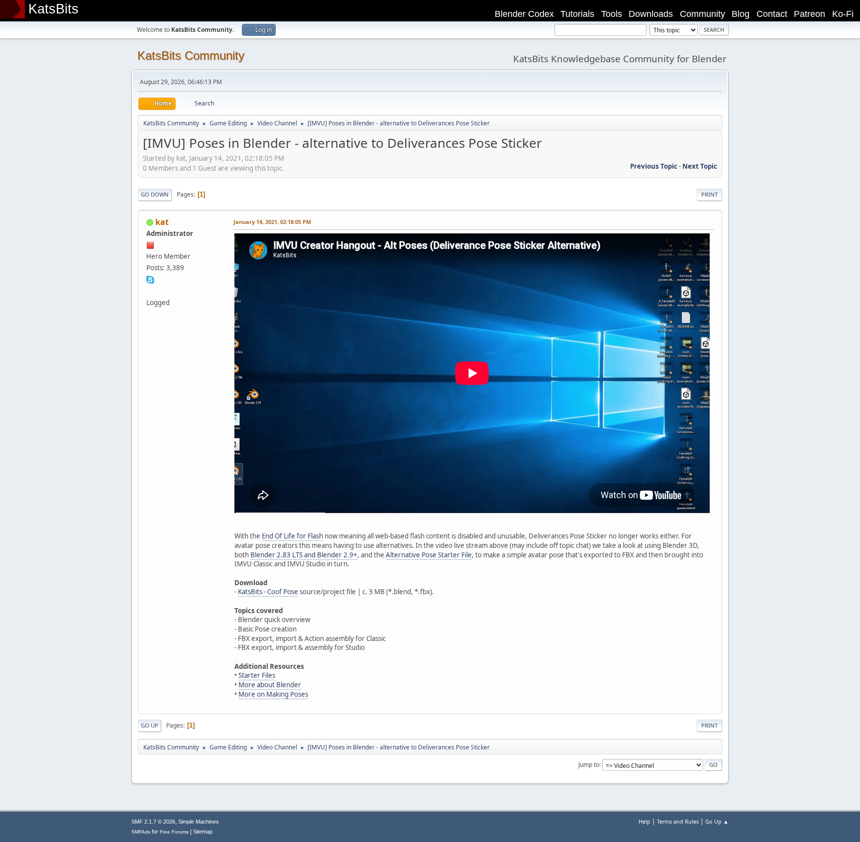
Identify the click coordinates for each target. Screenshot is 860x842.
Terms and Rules (678, 821)
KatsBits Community (190, 55)
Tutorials (577, 14)
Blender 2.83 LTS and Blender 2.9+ (303, 554)
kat (162, 221)
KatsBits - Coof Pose (268, 591)
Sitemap (203, 832)
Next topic (699, 166)
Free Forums (174, 832)
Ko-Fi (843, 14)
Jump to (588, 764)
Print (709, 194)
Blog (741, 14)
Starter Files (256, 675)
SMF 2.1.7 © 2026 (153, 822)
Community (702, 14)
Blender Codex (524, 14)
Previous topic (653, 166)
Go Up (149, 725)
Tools (611, 14)
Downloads (651, 14)
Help (644, 821)
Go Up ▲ (717, 821)
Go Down (155, 194)
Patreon (809, 14)
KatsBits (53, 8)
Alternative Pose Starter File (429, 554)
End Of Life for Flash (292, 535)
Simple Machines (198, 822)
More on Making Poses (273, 694)
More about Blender (269, 684)
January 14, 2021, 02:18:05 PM (272, 221)
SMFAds (140, 832)
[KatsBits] (150, 290)
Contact (771, 14)
